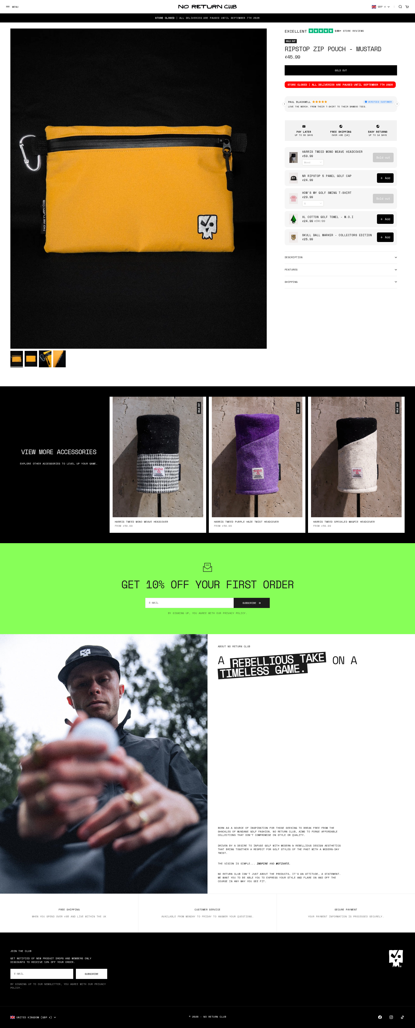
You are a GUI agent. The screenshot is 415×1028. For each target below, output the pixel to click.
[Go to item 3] (45, 358)
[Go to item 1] (16, 359)
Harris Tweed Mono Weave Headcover (141, 522)
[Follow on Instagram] (391, 1017)
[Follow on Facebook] (380, 1017)
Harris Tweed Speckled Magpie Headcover (344, 522)
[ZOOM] (256, 338)
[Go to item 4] (59, 358)
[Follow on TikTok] (402, 1017)
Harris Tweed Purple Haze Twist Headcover (246, 522)
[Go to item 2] (31, 359)
